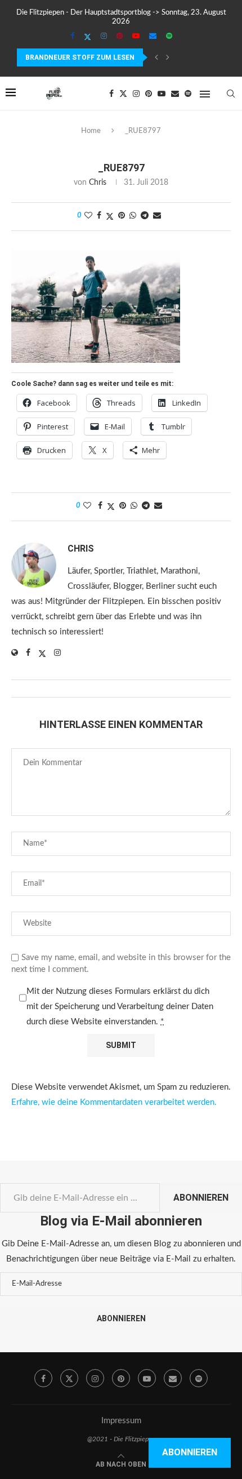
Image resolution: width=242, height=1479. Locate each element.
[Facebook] (72, 36)
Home (91, 131)
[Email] (152, 36)
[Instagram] (104, 36)
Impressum (121, 1420)
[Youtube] (136, 36)
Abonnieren (200, 1197)
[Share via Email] (157, 216)
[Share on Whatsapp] (132, 216)
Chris (97, 182)
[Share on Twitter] (110, 216)
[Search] (230, 93)
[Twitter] (87, 37)
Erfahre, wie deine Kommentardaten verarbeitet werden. (114, 1102)
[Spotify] (169, 36)
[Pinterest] (119, 36)
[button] (156, 57)
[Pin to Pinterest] (121, 216)
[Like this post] (88, 216)
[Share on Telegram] (145, 216)
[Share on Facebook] (99, 216)
